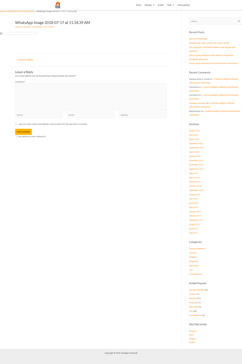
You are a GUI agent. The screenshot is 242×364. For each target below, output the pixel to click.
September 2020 (196, 147)
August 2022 (194, 130)
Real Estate (193, 265)
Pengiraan (193, 261)
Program (193, 331)
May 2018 (193, 207)
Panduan (193, 257)
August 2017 (194, 224)
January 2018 (195, 211)
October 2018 (195, 186)
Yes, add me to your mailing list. (32, 136)
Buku (191, 334)
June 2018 (193, 203)
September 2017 (196, 220)
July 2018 (193, 198)
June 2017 (193, 228)
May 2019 (193, 173)
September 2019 (196, 169)
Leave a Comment (23, 26)
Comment (20, 81)
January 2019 (195, 181)
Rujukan (148, 5)
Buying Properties (197, 248)
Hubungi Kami (184, 5)
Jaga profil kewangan (198, 38)
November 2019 (196, 164)
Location (192, 252)
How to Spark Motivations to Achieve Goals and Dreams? (214, 63)
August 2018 (194, 194)
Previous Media (24, 59)
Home (138, 5)
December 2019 (196, 160)
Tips (191, 270)
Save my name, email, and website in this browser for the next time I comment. (53, 124)
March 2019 (194, 177)
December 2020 (196, 143)
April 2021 (193, 135)
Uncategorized (195, 274)
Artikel (161, 5)
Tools (169, 5)
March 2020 (194, 152)
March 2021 (194, 139)
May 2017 (193, 232)
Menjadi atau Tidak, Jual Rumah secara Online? (209, 43)
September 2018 (196, 190)
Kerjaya (192, 338)
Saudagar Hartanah (197, 103)
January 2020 (195, 156)
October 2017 (195, 215)
